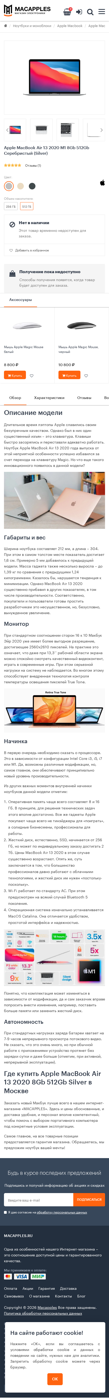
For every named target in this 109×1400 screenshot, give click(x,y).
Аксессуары (20, 300)
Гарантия (46, 1288)
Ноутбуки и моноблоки (32, 25)
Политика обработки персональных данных (43, 1313)
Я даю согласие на (47, 1212)
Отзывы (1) (33, 164)
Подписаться (89, 1199)
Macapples (47, 1307)
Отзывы (84, 398)
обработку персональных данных (62, 1211)
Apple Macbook (70, 25)
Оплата (10, 1288)
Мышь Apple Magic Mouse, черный (78, 349)
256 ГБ (11, 206)
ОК (55, 1379)
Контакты (63, 1296)
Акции (27, 1288)
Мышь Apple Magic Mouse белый (23, 349)
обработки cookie (51, 1349)
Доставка (68, 1288)
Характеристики (49, 398)
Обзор (15, 398)
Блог (81, 1296)
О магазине (39, 1296)
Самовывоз (14, 1296)
